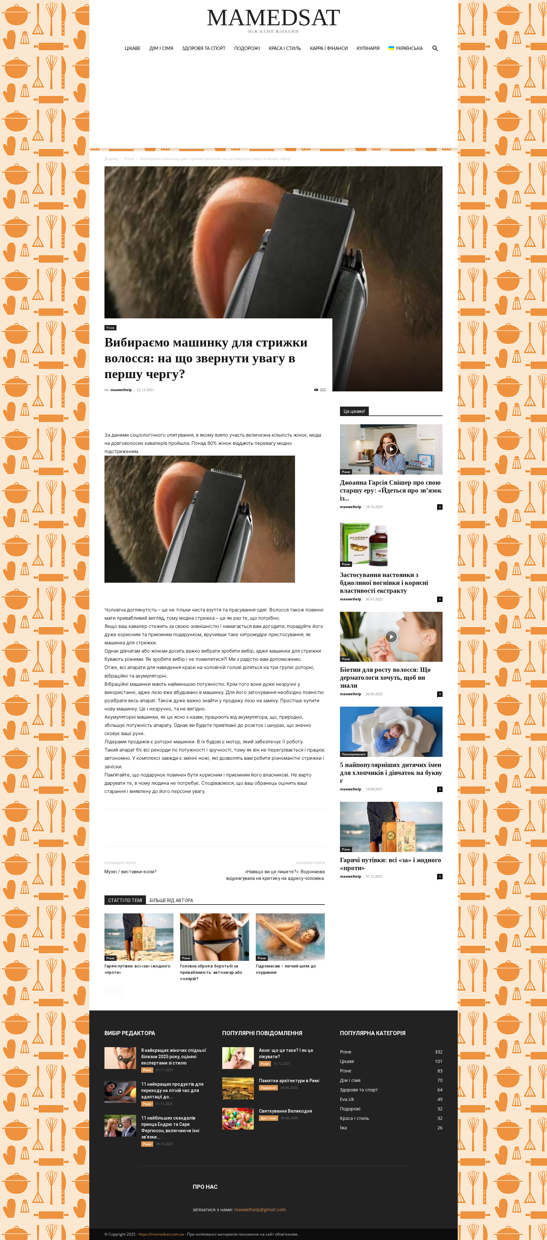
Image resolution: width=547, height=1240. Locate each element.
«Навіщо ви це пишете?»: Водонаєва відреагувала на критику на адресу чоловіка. (275, 875)
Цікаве (133, 48)
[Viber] (154, 413)
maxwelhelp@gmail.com (260, 1209)
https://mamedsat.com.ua (161, 1234)
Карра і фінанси (329, 48)
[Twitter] (140, 413)
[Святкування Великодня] (238, 1119)
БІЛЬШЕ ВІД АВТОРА (171, 900)
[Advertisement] (273, 103)
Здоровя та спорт (203, 48)
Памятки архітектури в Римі (289, 1080)
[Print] (212, 413)
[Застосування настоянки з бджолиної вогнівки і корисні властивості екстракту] (391, 543)
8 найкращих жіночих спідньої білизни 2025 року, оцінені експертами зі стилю (173, 1056)
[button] (435, 49)
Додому (111, 158)
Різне (129, 158)
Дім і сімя (161, 48)
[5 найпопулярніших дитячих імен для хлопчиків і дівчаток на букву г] (391, 732)
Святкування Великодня (285, 1111)
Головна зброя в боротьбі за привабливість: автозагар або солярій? (211, 972)
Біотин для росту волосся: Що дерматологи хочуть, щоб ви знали (385, 677)
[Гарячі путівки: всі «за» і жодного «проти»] (138, 937)
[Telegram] (169, 413)
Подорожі (247, 48)
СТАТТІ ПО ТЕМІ (125, 900)
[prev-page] (108, 991)
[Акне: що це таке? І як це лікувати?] (238, 1058)
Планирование (354, 754)
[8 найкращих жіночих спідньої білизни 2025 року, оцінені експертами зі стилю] (120, 1058)
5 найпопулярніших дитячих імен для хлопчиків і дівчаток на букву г (391, 772)
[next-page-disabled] (119, 991)
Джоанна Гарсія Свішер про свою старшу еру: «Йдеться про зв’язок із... (391, 490)
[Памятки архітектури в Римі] (238, 1088)
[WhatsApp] (183, 413)
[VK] (125, 413)
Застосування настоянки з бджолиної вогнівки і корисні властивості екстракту (384, 582)
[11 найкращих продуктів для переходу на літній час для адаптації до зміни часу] (120, 1092)
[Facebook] (110, 413)
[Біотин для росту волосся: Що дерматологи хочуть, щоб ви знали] (391, 637)
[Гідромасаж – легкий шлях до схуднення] (290, 937)
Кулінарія (368, 48)
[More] (227, 413)
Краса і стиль (285, 48)
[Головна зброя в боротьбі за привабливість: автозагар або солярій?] (214, 937)
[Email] (198, 413)
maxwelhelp (121, 389)
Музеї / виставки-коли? (130, 872)
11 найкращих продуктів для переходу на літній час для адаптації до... (172, 1090)
